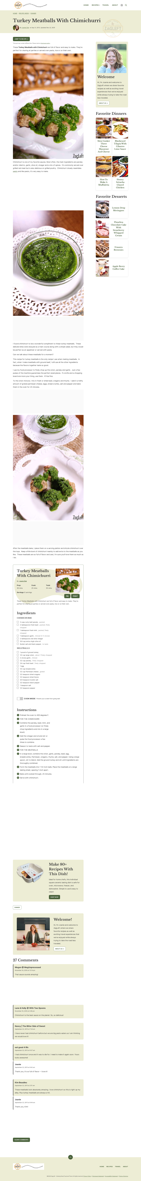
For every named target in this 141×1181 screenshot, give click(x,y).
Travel (105, 5)
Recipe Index (24, 13)
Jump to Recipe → (21, 39)
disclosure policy (45, 43)
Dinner (33, 13)
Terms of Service (123, 1176)
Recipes (95, 5)
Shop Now (54, 897)
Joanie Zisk (25, 27)
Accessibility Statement (111, 1176)
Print (75, 596)
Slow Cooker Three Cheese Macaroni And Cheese (103, 146)
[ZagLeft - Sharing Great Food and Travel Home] (30, 5)
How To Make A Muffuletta (103, 182)
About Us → (59, 949)
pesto (15, 171)
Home (86, 5)
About (115, 5)
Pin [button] (67, 596)
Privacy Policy (87, 1176)
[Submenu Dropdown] (99, 5)
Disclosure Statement (98, 1176)
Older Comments (21, 1140)
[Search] (126, 5)
